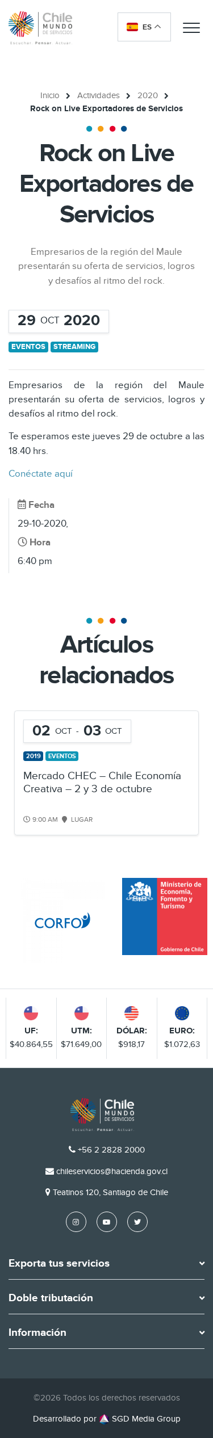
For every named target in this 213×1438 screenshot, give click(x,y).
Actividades (98, 95)
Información (37, 1333)
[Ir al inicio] (40, 28)
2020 (147, 95)
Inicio (50, 95)
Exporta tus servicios (59, 1264)
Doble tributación (51, 1298)
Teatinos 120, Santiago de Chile (110, 1192)
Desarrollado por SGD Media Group (107, 1419)
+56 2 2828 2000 (111, 1150)
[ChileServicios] (102, 1114)
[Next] (189, 772)
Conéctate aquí (42, 474)
